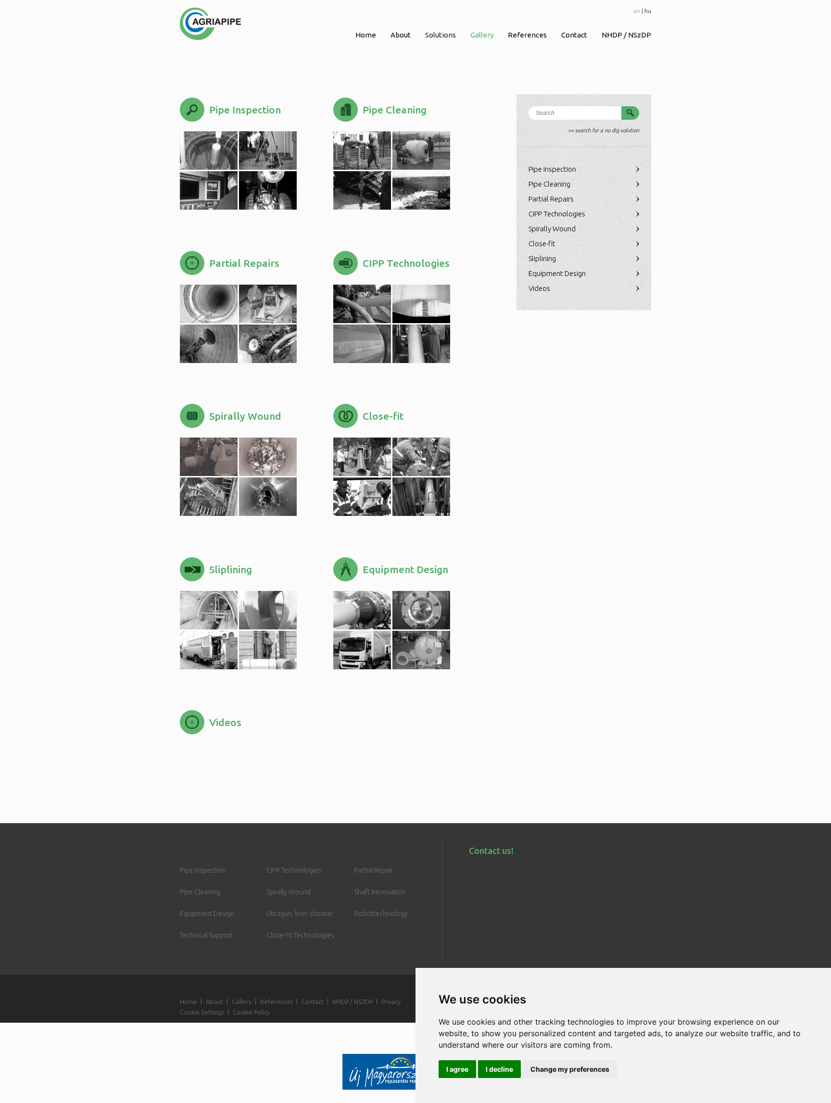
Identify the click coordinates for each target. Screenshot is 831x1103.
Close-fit (542, 243)
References (527, 35)
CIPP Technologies (557, 214)
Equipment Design (557, 273)
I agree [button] (457, 1069)
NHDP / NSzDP (626, 35)
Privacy (391, 1001)
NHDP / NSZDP (352, 1001)
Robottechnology (381, 913)
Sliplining (542, 258)
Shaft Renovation (380, 892)
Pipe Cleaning (549, 184)
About (400, 35)
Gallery (481, 35)
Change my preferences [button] (569, 1069)
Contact (574, 35)
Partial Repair (373, 870)
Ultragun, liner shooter (300, 913)
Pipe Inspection (552, 169)
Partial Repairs (551, 199)
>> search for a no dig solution (603, 130)
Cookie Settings (202, 1012)
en (636, 11)
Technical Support (206, 935)
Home (365, 35)
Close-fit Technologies (300, 935)
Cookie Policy (251, 1012)
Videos (539, 288)
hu (647, 11)
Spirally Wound (552, 229)
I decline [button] (499, 1069)
